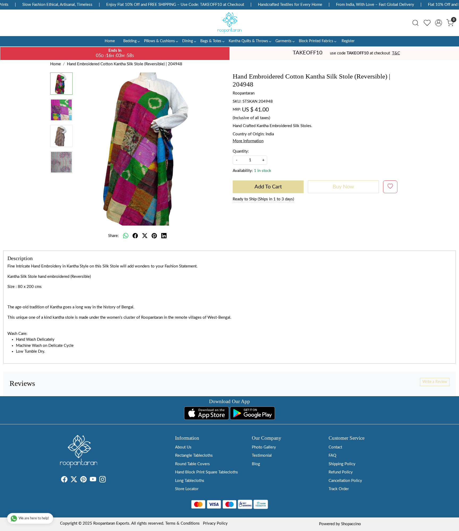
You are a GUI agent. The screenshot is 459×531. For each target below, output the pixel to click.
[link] (415, 23)
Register (348, 41)
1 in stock (262, 171)
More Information (248, 141)
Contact (335, 447)
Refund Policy (341, 472)
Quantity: (241, 151)
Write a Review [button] (434, 382)
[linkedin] (164, 236)
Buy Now (343, 186)
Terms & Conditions (182, 523)
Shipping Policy (342, 464)
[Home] (229, 22)
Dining (187, 41)
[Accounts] (438, 22)
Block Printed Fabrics (316, 41)
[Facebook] (64, 480)
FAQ (332, 455)
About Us (183, 447)
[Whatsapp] (125, 236)
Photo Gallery (264, 447)
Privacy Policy (215, 523)
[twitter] (145, 236)
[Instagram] (102, 480)
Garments (283, 41)
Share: (113, 236)
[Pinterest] (83, 480)
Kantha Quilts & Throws (248, 41)
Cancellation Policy (345, 481)
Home (110, 41)
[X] (74, 480)
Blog (256, 464)
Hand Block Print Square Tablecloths (206, 472)
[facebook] (135, 236)
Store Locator (186, 489)
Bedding (130, 41)
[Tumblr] (109, 480)
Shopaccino (351, 524)
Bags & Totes (210, 41)
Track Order (339, 489)
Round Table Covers (192, 464)
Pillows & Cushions (159, 41)
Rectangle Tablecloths (194, 455)
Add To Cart (268, 186)
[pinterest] (154, 236)
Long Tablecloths (189, 481)
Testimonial (262, 455)
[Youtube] (93, 480)
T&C (396, 53)
